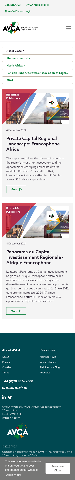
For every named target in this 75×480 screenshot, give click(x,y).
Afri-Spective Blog (50, 367)
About (5, 356)
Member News (48, 356)
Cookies (6, 367)
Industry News (48, 362)
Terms (5, 372)
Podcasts (45, 372)
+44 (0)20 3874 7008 (17, 381)
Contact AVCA (13, 4)
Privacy (6, 362)
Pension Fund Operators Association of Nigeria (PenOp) (39, 73)
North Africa (14, 65)
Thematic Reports (18, 58)
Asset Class (14, 50)
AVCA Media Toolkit (37, 4)
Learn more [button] (13, 474)
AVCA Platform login (19, 11)
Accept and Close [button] (57, 468)
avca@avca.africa (14, 388)
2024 (10, 80)
